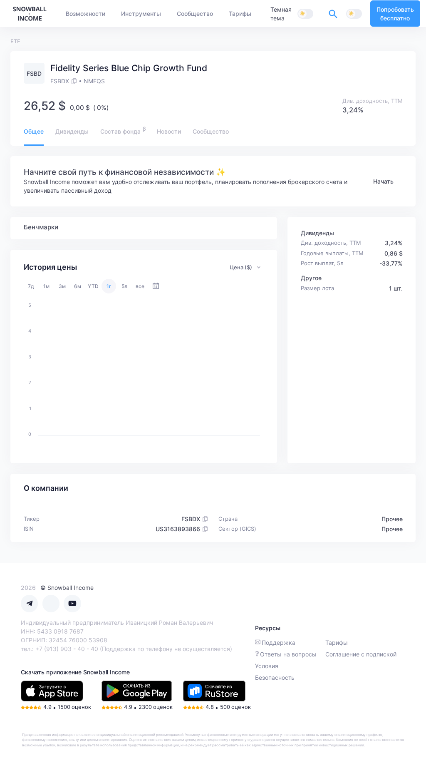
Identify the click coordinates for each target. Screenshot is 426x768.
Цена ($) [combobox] (241, 267)
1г (108, 286)
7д (31, 286)
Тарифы (336, 642)
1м (46, 286)
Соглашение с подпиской (360, 654)
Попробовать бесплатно (395, 14)
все (140, 286)
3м (62, 286)
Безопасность (275, 677)
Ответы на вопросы (288, 654)
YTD (93, 286)
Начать (383, 181)
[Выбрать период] (156, 286)
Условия (266, 665)
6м (77, 286)
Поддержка (278, 642)
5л (124, 286)
